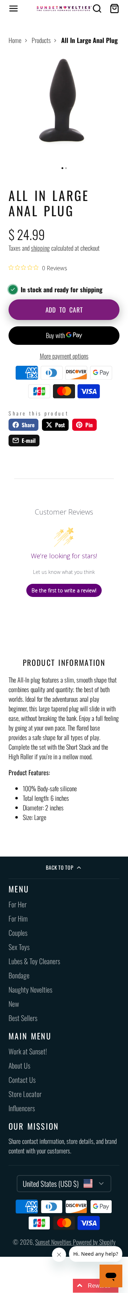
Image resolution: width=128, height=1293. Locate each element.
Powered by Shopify (94, 1241)
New (14, 1004)
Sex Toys (19, 947)
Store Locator (25, 1094)
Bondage (19, 975)
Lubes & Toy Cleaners (34, 961)
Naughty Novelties (30, 989)
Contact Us (22, 1080)
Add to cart (64, 309)
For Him (18, 918)
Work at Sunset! (28, 1051)
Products (41, 40)
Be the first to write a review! (64, 590)
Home (15, 40)
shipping (40, 247)
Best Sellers (23, 1018)
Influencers (22, 1108)
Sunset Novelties (54, 1241)
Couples (18, 933)
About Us (19, 1065)
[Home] (64, 8)
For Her (18, 904)
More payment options (64, 355)
